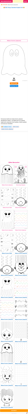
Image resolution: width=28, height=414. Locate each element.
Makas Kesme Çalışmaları (13, 4)
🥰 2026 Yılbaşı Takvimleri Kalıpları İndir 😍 (14, 7)
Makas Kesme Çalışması (7, 185)
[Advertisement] (14, 24)
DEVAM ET (14, 410)
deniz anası (16, 126)
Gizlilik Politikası (14, 413)
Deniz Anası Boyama (20, 185)
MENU (25, 1)
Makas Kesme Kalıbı (7, 207)
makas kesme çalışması (7, 129)
